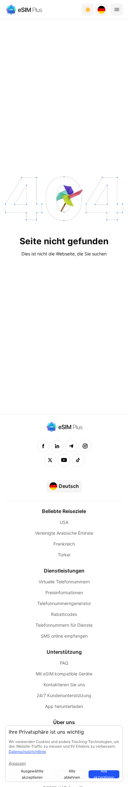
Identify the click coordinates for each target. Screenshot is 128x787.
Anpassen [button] (17, 763)
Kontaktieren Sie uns (64, 684)
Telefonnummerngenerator (64, 603)
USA (64, 522)
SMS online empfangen (64, 636)
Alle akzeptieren (104, 774)
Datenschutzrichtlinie (27, 751)
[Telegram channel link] (71, 446)
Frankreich (64, 543)
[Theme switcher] (87, 9)
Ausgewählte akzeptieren (32, 774)
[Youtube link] (64, 460)
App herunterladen (64, 706)
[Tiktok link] (78, 460)
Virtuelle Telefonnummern (64, 581)
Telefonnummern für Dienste (64, 625)
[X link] (50, 460)
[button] (101, 9)
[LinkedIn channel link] (57, 446)
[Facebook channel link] (43, 446)
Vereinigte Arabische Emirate (64, 533)
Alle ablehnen (72, 774)
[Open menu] (117, 9)
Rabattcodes (64, 614)
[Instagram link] (85, 446)
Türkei (64, 554)
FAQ (64, 662)
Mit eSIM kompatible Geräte (64, 673)
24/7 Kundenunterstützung (64, 695)
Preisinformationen (64, 592)
